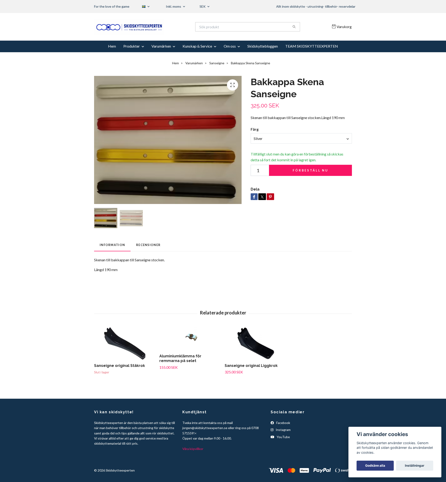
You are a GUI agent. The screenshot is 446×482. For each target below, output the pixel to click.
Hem (112, 60)
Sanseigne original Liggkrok (251, 379)
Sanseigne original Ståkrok (119, 379)
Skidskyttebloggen (262, 60)
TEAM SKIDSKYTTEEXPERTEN (311, 60)
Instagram (283, 444)
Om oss (230, 60)
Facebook (282, 437)
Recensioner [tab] (148, 259)
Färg (255, 143)
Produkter (131, 60)
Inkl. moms (174, 6)
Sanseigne (216, 77)
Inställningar (414, 465)
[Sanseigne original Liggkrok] (255, 356)
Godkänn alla (375, 465)
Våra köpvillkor (192, 463)
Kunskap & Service (197, 60)
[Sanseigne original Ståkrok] (125, 356)
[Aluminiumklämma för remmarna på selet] (190, 352)
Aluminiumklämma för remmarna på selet (180, 372)
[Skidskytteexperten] (158, 34)
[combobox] (301, 152)
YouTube (283, 451)
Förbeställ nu (310, 184)
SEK (203, 6)
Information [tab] (112, 259)
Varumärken (161, 60)
